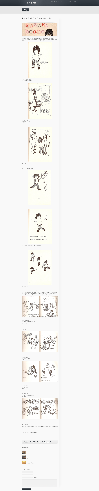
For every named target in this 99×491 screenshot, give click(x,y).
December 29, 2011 (30, 459)
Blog (61, 1)
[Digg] (39, 441)
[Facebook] (45, 441)
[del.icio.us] (42, 441)
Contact (74, 1)
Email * (35, 474)
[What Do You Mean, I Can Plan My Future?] (24, 462)
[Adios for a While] (24, 452)
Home (52, 1)
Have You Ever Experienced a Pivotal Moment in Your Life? (32, 457)
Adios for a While (30, 451)
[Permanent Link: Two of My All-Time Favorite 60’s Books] (36, 18)
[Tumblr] (51, 441)
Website (35, 477)
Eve (58, 1)
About (55, 1)
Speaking (70, 1)
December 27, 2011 (30, 463)
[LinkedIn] (48, 441)
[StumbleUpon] (33, 441)
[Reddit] (36, 441)
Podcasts (65, 1)
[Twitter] (30, 441)
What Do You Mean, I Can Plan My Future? (32, 462)
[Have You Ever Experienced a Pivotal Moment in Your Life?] (24, 457)
